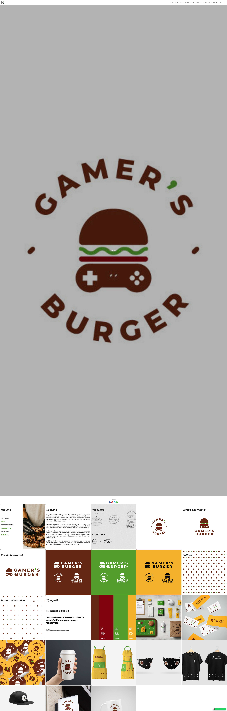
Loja (221, 2)
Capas (176, 2)
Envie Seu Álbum (200, 2)
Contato (207, 2)
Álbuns (181, 2)
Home (172, 2)
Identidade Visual (189, 2)
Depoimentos (215, 2)
